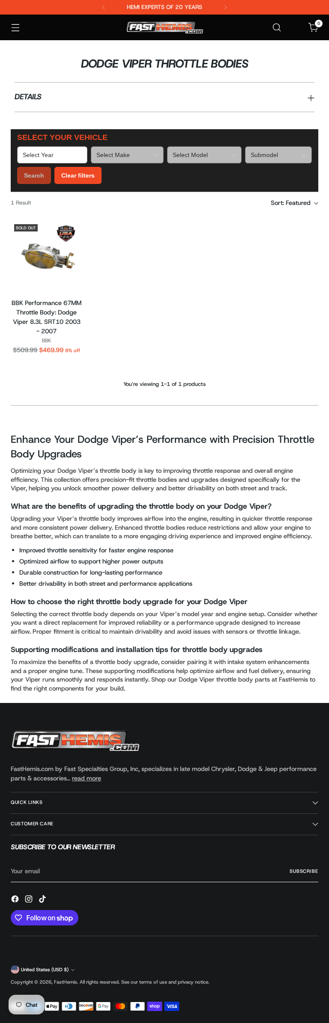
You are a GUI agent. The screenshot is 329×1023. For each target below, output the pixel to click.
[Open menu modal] (15, 27)
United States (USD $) (45, 970)
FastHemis (65, 982)
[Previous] (103, 7)
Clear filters (78, 175)
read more (86, 778)
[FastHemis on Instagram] (29, 900)
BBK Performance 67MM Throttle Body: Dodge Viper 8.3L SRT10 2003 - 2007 (46, 317)
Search (34, 175)
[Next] (225, 7)
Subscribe (304, 871)
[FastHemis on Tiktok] (43, 900)
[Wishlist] (295, 27)
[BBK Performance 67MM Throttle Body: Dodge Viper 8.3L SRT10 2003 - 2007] (46, 256)
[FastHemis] (164, 27)
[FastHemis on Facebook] (16, 900)
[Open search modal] (277, 27)
